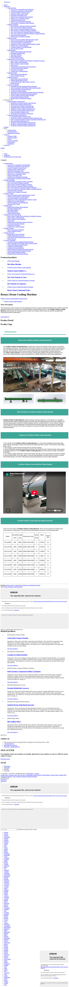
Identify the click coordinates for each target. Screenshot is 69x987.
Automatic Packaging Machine (15, 248)
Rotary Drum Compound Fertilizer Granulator (23, 29)
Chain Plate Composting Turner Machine (22, 11)
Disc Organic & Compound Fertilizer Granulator (24, 30)
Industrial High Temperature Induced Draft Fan (23, 66)
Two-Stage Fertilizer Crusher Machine (21, 42)
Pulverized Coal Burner (17, 69)
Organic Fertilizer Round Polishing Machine (22, 95)
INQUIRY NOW (5, 759)
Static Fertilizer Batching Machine (20, 97)
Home (5, 5)
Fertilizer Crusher (12, 38)
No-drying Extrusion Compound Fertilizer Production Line (26, 118)
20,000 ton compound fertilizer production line (23, 122)
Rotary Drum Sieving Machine (19, 74)
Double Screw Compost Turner (9, 775)
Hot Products (30, 773)
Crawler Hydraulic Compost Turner (20, 12)
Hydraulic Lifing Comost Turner (19, 14)
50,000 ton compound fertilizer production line (23, 125)
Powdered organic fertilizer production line (22, 106)
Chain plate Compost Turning (17, 638)
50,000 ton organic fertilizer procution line (22, 113)
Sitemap (37, 773)
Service (9, 139)
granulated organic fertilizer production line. (22, 107)
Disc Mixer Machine (16, 54)
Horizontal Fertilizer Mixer (18, 53)
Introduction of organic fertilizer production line (23, 103)
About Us (6, 134)
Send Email (4, 779)
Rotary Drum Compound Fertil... (19, 290)
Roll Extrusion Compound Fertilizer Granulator (23, 26)
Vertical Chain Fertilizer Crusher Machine (22, 41)
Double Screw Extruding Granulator (20, 36)
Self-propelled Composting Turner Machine (22, 23)
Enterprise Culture (12, 137)
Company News (11, 130)
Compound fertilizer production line (16, 115)
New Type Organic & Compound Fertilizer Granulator (25, 32)
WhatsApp (3, 781)
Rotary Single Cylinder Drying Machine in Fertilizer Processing (28, 60)
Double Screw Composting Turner (20, 18)
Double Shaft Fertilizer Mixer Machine (21, 51)
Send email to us (5, 316)
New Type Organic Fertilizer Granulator (21, 27)
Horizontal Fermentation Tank (19, 15)
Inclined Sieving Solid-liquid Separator (21, 98)
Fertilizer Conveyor (12, 77)
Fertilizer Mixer (11, 50)
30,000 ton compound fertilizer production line (23, 124)
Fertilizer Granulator (12, 24)
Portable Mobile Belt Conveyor (19, 80)
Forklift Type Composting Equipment (21, 21)
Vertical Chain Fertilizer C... (17, 271)
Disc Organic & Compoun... (17, 284)
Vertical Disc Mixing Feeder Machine (21, 89)
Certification (10, 143)
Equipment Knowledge (13, 133)
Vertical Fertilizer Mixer (17, 57)
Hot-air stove (14, 65)
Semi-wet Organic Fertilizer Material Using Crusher (24, 39)
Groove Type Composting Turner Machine (22, 9)
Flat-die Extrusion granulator (18, 35)
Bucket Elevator (15, 83)
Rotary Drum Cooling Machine (19, 62)
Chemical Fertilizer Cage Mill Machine (21, 47)
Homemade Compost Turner (33, 775)
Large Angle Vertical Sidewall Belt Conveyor (23, 82)
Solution (6, 127)
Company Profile (11, 136)
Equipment (7, 6)
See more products (13, 648)
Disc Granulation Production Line (20, 112)
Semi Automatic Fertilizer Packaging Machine (25, 776)
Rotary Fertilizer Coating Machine (20, 63)
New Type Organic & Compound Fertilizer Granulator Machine (28, 33)
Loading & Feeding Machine (18, 91)
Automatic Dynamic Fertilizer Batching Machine (24, 86)
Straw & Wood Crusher (17, 48)
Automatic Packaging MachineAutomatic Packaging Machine (27, 92)
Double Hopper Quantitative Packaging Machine (24, 94)
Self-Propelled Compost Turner (50, 775)
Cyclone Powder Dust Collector (19, 68)
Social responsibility (12, 140)
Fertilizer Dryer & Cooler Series (15, 59)
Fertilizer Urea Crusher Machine (19, 45)
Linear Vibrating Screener (17, 76)
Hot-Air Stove (21, 775)
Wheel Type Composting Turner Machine (22, 17)
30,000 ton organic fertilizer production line (22, 110)
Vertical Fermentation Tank (18, 20)
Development (11, 142)
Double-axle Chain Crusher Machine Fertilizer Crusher (25, 44)
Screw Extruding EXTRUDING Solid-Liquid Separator (26, 88)
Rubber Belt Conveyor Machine (19, 79)
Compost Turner (11, 8)
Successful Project (12, 131)
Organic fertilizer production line (16, 101)
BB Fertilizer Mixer (16, 56)
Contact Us (7, 145)
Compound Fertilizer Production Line (21, 116)
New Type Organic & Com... (17, 277)
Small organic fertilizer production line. (21, 104)
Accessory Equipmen (13, 85)
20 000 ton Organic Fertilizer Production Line (23, 109)
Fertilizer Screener (12, 73)
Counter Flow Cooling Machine (19, 71)
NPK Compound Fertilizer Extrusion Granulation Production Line (28, 119)
